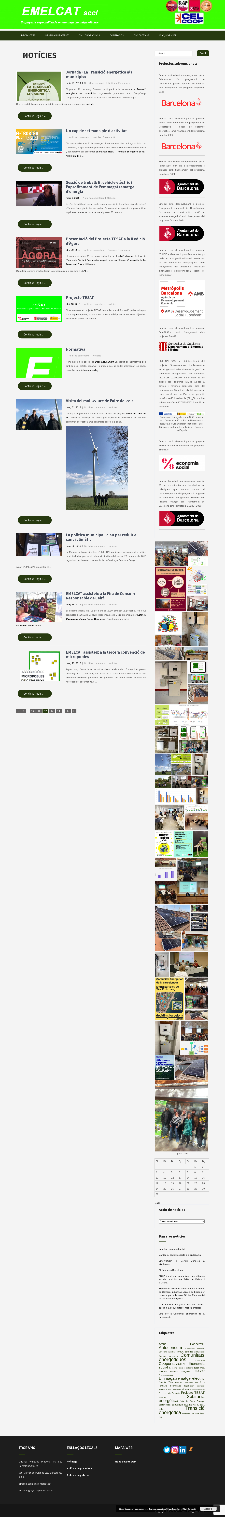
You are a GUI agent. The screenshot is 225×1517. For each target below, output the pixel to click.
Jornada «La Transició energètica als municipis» (99, 74)
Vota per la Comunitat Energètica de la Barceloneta (182, 1315)
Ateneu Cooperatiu (182, 1344)
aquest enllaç (91, 370)
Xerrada (195, 1413)
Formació (163, 1386)
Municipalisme (199, 1389)
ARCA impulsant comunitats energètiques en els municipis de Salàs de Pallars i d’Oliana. (182, 1279)
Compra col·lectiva (168, 1356)
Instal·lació (163, 1389)
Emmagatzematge (166, 1375)
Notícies (112, 83)
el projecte (89, 104)
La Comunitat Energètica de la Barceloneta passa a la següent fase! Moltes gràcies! (182, 1306)
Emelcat (199, 1371)
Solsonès (184, 1401)
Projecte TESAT (80, 297)
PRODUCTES (28, 35)
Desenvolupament (104, 361)
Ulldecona (186, 1413)
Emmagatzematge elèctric (182, 1378)
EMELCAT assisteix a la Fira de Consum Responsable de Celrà (100, 596)
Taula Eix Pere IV (191, 1405)
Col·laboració (199, 1352)
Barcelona (163, 1352)
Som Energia (197, 1401)
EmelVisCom (197, 497)
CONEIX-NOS (117, 35)
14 (58, 711)
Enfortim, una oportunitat (172, 1249)
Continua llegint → (35, 116)
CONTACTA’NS (141, 35)
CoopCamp (200, 1360)
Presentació (124, 83)
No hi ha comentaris (94, 83)
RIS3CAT (162, 1397)
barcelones (172, 1352)
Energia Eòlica (166, 1382)
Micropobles (187, 1389)
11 (39, 711)
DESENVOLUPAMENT (57, 35)
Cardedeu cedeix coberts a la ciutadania (180, 1255)
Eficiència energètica (180, 1371)
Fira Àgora (200, 1382)
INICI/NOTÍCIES (167, 35)
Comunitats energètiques (182, 1357)
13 (52, 711)
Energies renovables (184, 1382)
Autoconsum (170, 1347)
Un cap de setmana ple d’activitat (96, 130)
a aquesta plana (78, 314)
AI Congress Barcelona (171, 1270)
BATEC (180, 1352)
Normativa (75, 349)
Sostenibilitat (164, 1405)
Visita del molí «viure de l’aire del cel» (99, 400)
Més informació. (189, 1509)
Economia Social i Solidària (181, 1368)
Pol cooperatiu (164, 1393)
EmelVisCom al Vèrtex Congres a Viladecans (182, 1262)
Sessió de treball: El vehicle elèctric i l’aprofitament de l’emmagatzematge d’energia (100, 187)
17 (68, 711)
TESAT (82, 271)
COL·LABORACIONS (89, 35)
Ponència (175, 1393)
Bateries (189, 1351)
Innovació (201, 1386)
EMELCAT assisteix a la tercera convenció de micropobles (105, 654)
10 (32, 711)
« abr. (157, 1203)
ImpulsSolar (189, 1386)
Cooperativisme (172, 1364)
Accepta (208, 1508)
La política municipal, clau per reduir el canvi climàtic (102, 537)
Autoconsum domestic (195, 1348)
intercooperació (174, 1389)
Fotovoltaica (175, 1386)
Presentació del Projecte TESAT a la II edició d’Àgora (105, 241)
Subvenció (177, 1404)
